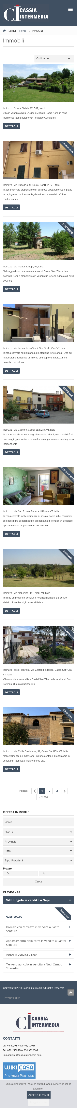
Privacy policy (12, 997)
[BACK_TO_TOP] (71, 992)
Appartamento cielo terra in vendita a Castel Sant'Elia (36, 943)
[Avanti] (65, 791)
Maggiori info (38, 1102)
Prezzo (7, 868)
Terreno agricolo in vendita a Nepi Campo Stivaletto (34, 966)
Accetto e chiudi (38, 1095)
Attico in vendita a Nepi (21, 954)
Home (22, 30)
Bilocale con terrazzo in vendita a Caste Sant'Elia (32, 929)
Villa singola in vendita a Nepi (28, 900)
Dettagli (11, 126)
